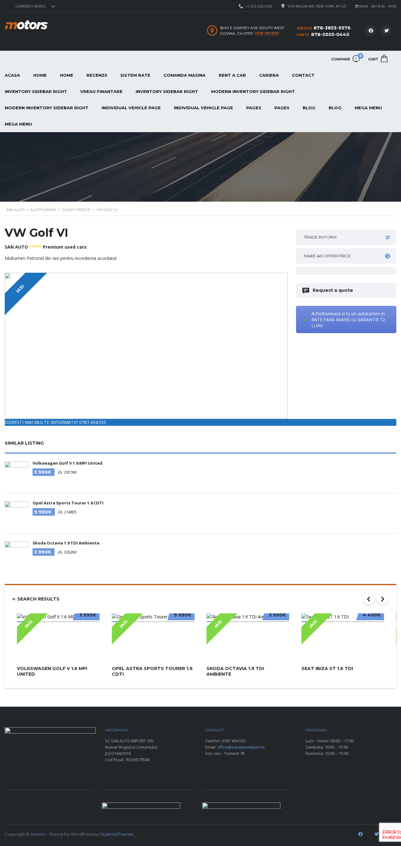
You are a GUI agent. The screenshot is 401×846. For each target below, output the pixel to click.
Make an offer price (327, 255)
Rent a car (232, 75)
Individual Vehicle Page (131, 107)
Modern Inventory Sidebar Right (253, 91)
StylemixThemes (116, 834)
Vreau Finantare (101, 91)
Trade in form (320, 237)
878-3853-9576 (332, 28)
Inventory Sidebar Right (167, 91)
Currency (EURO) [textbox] (30, 6)
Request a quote (333, 290)
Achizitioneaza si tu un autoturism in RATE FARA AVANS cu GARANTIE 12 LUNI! (348, 319)
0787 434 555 (234, 741)
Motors (37, 834)
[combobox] (34, 6)
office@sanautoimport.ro (241, 747)
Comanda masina (185, 75)
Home (40, 75)
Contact (303, 75)
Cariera (269, 75)
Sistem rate (135, 75)
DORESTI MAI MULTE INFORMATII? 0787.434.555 (55, 422)
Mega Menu (368, 107)
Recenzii (96, 75)
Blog (309, 107)
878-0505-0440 (330, 34)
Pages (253, 107)
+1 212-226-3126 (259, 6)
